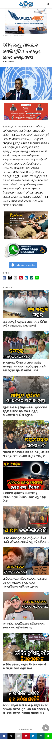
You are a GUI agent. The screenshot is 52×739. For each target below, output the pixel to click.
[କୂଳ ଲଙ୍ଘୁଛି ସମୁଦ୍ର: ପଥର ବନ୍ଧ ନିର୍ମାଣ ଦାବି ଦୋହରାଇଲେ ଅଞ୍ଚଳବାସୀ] (26, 304)
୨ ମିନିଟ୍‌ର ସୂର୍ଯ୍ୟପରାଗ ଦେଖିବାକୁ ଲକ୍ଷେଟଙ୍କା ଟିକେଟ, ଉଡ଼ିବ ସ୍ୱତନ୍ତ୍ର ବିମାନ (24, 497)
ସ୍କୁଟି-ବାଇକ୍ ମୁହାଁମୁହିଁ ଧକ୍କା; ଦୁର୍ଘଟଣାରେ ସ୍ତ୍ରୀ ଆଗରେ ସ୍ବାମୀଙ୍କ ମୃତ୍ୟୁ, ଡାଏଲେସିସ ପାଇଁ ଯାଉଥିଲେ (25, 411)
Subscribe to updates (25, 265)
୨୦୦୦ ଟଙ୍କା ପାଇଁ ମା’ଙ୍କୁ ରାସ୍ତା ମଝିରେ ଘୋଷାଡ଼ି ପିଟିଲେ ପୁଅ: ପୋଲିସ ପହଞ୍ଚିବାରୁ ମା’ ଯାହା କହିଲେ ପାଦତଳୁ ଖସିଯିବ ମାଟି (26, 709)
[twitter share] (10, 277)
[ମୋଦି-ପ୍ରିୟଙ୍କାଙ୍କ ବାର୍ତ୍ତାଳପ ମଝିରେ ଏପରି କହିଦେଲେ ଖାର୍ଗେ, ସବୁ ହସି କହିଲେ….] (26, 520)
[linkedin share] (26, 277)
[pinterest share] (21, 277)
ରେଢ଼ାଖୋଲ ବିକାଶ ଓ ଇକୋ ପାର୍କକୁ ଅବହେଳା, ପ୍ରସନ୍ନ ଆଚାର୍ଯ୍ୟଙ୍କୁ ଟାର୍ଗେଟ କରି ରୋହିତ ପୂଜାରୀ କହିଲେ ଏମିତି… (25, 366)
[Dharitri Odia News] (26, 4)
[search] (48, 4)
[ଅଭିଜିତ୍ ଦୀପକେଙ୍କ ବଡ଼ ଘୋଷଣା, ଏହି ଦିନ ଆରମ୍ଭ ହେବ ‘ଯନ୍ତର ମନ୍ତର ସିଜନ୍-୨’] (26, 434)
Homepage (7, 35)
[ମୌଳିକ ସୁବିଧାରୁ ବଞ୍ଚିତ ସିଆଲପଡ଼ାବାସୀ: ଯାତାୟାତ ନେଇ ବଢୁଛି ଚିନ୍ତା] (26, 647)
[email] (18, 736)
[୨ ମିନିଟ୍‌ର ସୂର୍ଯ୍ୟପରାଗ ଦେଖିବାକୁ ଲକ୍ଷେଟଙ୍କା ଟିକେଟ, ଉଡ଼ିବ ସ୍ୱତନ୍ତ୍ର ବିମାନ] (26, 475)
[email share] (15, 277)
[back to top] (45, 727)
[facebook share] (4, 277)
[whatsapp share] (31, 277)
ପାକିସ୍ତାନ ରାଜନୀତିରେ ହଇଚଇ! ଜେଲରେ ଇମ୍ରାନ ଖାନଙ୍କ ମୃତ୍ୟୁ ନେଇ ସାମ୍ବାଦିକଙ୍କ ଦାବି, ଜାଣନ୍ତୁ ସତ (25, 582)
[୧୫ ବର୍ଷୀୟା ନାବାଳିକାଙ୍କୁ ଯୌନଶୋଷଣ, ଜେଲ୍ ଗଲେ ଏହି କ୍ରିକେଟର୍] (26, 606)
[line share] (37, 277)
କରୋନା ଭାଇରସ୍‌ (19, 35)
